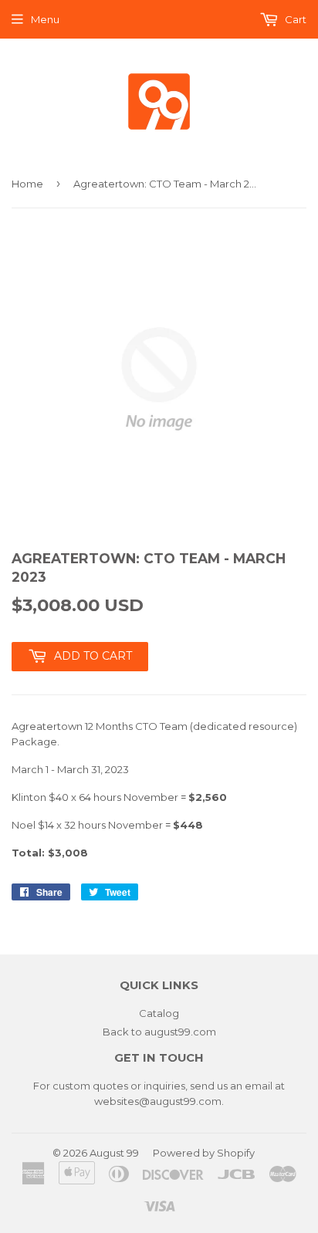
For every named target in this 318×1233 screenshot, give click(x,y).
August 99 (114, 1153)
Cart (294, 19)
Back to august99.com (159, 1031)
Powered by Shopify (204, 1153)
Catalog (159, 1013)
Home (27, 183)
